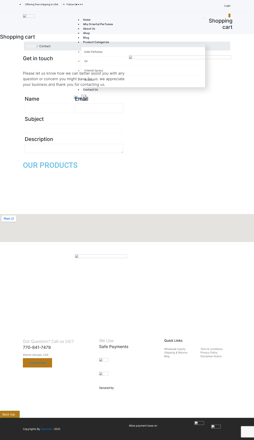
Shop (86, 33)
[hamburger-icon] (203, 17)
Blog (86, 37)
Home (86, 19)
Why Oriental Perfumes (98, 24)
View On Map (37, 362)
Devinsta (46, 428)
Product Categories (96, 42)
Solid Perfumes (93, 51)
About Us (89, 28)
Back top (8, 414)
